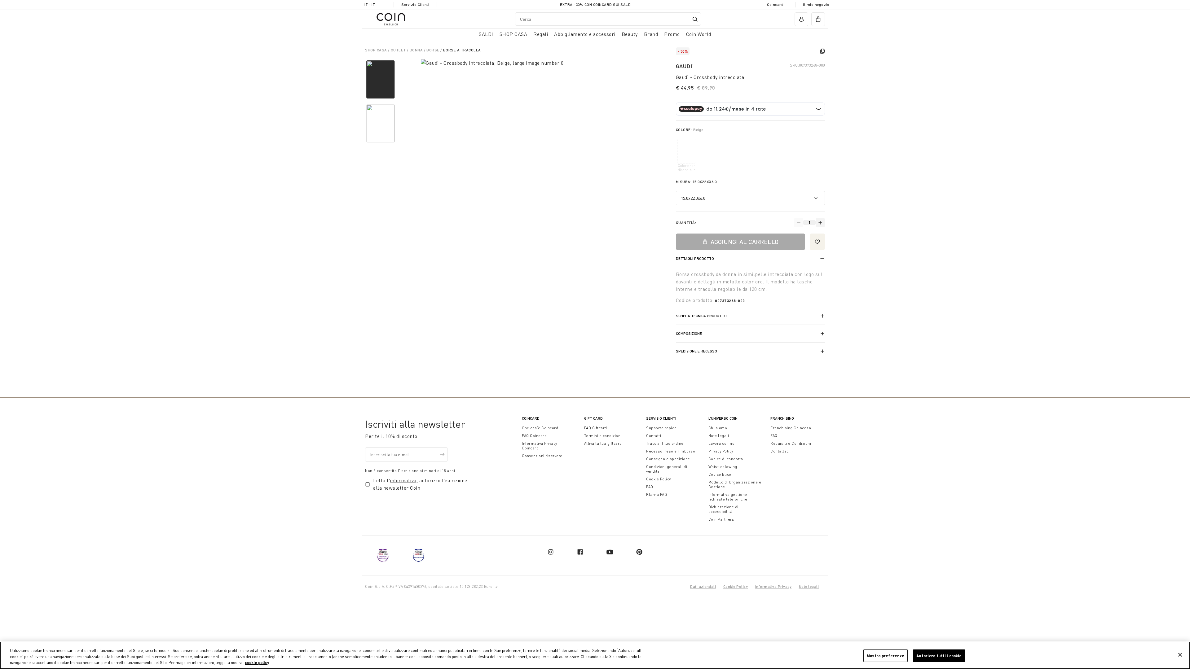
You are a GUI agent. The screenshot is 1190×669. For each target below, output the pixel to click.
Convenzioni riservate (542, 455)
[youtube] (610, 552)
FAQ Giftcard (595, 428)
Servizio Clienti (415, 4)
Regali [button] (540, 34)
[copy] (822, 51)
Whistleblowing (722, 466)
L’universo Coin (723, 418)
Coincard (775, 4)
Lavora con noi (722, 443)
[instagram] (550, 552)
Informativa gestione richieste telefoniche (727, 496)
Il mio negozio (816, 4)
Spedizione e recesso (696, 351)
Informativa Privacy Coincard (539, 445)
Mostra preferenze (885, 655)
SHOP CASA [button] (513, 34)
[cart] (818, 19)
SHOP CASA (376, 50)
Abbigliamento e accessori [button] (584, 34)
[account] (801, 19)
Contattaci (780, 451)
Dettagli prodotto (695, 258)
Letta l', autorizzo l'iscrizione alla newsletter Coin (420, 484)
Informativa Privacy (773, 586)
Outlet (399, 50)
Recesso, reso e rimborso (670, 451)
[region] (595, 655)
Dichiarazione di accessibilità (723, 509)
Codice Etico (719, 474)
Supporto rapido (661, 428)
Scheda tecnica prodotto (701, 315)
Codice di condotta (725, 459)
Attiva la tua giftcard (603, 443)
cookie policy (257, 662)
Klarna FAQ (656, 494)
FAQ (649, 486)
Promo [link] (672, 34)
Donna (417, 50)
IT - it (369, 4)
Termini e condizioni (603, 435)
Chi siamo (717, 428)
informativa (403, 480)
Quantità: (686, 222)
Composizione (689, 333)
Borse (433, 50)
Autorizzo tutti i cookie (939, 655)
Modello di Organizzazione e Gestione (734, 484)
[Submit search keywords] (695, 19)
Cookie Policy (658, 479)
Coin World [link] (698, 34)
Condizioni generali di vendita (666, 469)
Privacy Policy (720, 451)
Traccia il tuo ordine (665, 443)
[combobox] (608, 19)
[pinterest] (639, 552)
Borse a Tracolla (462, 50)
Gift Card (593, 418)
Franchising (782, 418)
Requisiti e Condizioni (790, 443)
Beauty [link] (630, 34)
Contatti (653, 435)
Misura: (696, 181)
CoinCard (531, 418)
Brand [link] (651, 34)
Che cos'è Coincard (540, 428)
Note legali (718, 435)
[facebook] (580, 552)
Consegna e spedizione (668, 459)
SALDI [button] (486, 34)
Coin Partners (721, 519)
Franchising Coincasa (790, 428)
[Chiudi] (1180, 655)
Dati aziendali (703, 586)
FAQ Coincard (534, 435)
